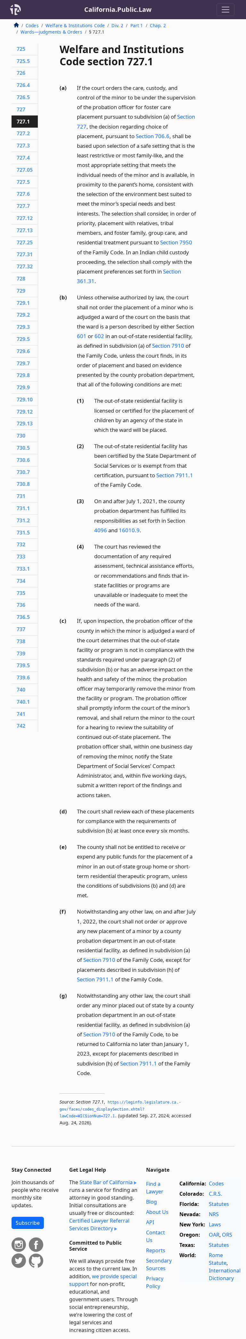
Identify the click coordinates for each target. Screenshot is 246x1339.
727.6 (23, 193)
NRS (214, 1214)
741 (21, 713)
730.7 (23, 472)
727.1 (23, 121)
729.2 (23, 314)
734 (21, 580)
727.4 (23, 157)
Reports (155, 1250)
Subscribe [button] (28, 1222)
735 (21, 593)
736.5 (23, 617)
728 (21, 278)
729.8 (23, 375)
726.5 (23, 97)
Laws (215, 1224)
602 (99, 336)
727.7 (23, 206)
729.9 (23, 387)
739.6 (23, 677)
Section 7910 (168, 345)
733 (21, 556)
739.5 (23, 665)
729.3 (23, 326)
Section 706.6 (152, 136)
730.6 (23, 460)
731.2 (23, 520)
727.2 (23, 133)
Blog (151, 1201)
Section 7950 (176, 242)
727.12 (25, 218)
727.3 (23, 145)
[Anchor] (99, 280)
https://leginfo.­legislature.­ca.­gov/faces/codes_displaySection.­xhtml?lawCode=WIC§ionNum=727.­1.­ (120, 1109)
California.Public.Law (118, 9)
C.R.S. (215, 1193)
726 (21, 72)
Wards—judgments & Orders (51, 32)
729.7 (23, 363)
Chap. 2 (158, 25)
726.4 (23, 85)
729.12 (25, 411)
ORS (227, 1234)
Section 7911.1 (174, 475)
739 (21, 653)
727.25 (25, 242)
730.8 (23, 483)
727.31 (25, 254)
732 (21, 544)
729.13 (25, 423)
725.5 (23, 61)
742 (21, 725)
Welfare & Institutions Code (75, 25)
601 (81, 336)
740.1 (23, 701)
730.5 (23, 447)
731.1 (23, 508)
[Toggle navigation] (225, 9)
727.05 (25, 169)
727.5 (23, 182)
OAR (214, 1234)
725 (21, 48)
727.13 (25, 230)
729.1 (23, 302)
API (150, 1222)
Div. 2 (117, 25)
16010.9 (129, 530)
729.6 (23, 351)
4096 (100, 530)
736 (21, 604)
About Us (157, 1212)
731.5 (23, 532)
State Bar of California (106, 1182)
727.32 (25, 266)
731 (21, 496)
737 (21, 629)
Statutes (219, 1204)
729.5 (23, 339)
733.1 (23, 568)
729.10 (25, 399)
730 (21, 435)
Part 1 (136, 25)
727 (21, 109)
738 (21, 641)
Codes (32, 25)
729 (21, 290)
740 (21, 689)
